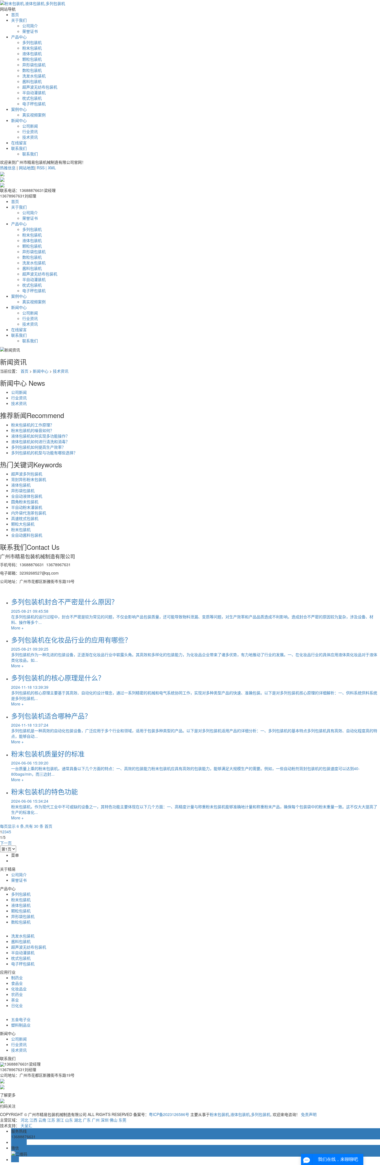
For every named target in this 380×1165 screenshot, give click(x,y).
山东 (69, 1120)
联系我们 (19, 148)
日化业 (17, 1005)
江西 (33, 1120)
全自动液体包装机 (26, 496)
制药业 (17, 977)
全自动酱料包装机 (26, 535)
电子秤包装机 (34, 103)
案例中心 (19, 109)
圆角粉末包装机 (24, 501)
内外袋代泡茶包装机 (28, 513)
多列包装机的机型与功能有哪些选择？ (44, 452)
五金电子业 (21, 1019)
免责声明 (309, 1114)
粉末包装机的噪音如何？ (32, 430)
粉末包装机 (32, 48)
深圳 (104, 1120)
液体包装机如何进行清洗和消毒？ (40, 441)
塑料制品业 (21, 1025)
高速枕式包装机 (24, 518)
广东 (87, 1120)
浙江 (60, 1120)
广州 (96, 1120)
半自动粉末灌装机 (26, 507)
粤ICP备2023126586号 (169, 1114)
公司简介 (30, 25)
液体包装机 (32, 53)
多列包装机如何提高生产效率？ (38, 447)
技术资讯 (30, 137)
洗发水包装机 (34, 76)
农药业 (17, 994)
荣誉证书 (30, 31)
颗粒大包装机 (22, 524)
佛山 (113, 1120)
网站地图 (26, 167)
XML (52, 167)
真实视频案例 (34, 115)
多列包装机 (32, 42)
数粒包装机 (32, 70)
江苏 (51, 1120)
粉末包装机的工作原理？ (32, 425)
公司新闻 (30, 126)
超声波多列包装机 (26, 474)
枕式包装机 (32, 98)
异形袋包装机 (34, 64)
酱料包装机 (32, 81)
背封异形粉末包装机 (28, 479)
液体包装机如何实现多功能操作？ (40, 436)
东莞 (122, 1120)
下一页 (6, 843)
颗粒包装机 (32, 59)
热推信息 (8, 167)
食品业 (17, 983)
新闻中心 (19, 120)
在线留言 (19, 142)
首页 (15, 14)
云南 (42, 1120)
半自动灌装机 (34, 92)
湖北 (78, 1120)
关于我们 (19, 20)
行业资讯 (30, 131)
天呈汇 (26, 1125)
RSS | (42, 167)
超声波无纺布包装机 (39, 87)
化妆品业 (19, 988)
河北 (24, 1120)
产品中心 (19, 37)
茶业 (15, 1000)
